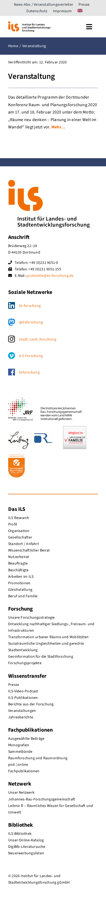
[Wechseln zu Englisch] (79, 11)
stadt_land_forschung (37, 339)
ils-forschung (30, 306)
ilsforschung (29, 372)
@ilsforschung (31, 322)
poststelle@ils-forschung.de (49, 275)
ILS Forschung (31, 356)
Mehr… (58, 127)
